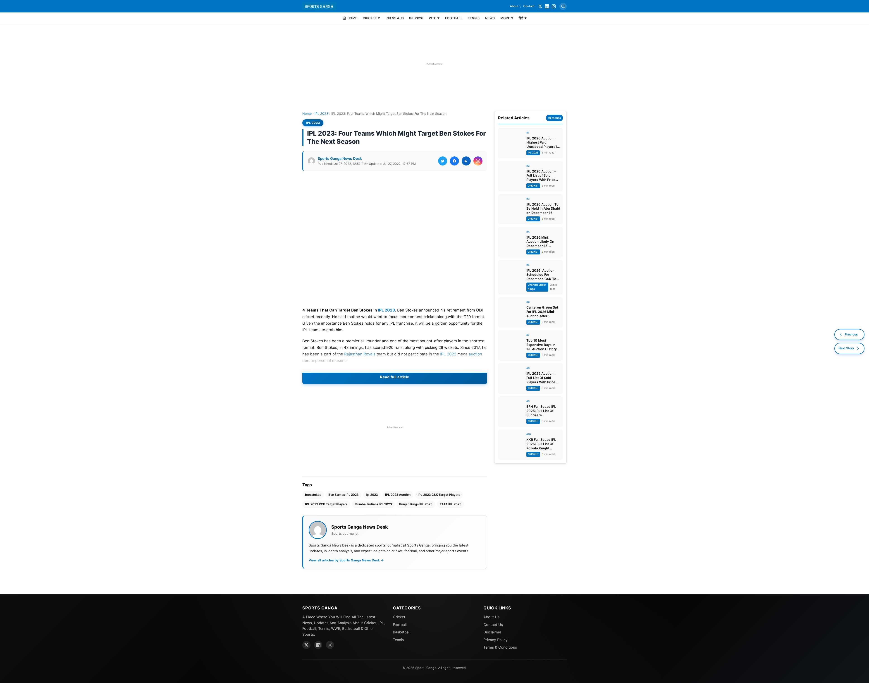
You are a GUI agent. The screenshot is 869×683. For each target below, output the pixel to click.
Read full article (394, 377)
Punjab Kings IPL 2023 (415, 504)
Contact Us (493, 624)
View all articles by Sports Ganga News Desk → (346, 560)
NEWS (490, 18)
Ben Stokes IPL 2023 (343, 494)
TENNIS (474, 18)
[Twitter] (540, 6)
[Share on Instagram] (477, 160)
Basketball (402, 632)
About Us (491, 617)
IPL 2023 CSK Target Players (439, 494)
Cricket (399, 617)
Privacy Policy (495, 639)
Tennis (398, 639)
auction (475, 354)
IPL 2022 (448, 354)
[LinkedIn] (547, 6)
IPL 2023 (321, 113)
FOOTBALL (453, 18)
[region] (434, 64)
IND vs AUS (394, 18)
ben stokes (313, 494)
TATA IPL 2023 (450, 504)
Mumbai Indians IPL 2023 (373, 504)
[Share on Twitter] (442, 160)
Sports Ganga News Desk (340, 158)
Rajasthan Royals (359, 354)
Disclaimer (492, 632)
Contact (529, 6)
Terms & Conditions (500, 647)
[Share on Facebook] (454, 160)
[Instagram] (554, 6)
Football (400, 624)
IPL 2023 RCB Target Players (326, 504)
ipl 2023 (372, 494)
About (514, 6)
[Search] (563, 6)
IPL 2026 (416, 18)
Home (307, 113)
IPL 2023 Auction (398, 494)
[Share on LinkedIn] (466, 160)
